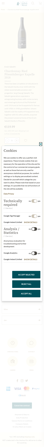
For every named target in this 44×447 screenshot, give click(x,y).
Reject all (26, 284)
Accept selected (26, 274)
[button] (32, 222)
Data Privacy (9, 194)
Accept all (26, 293)
